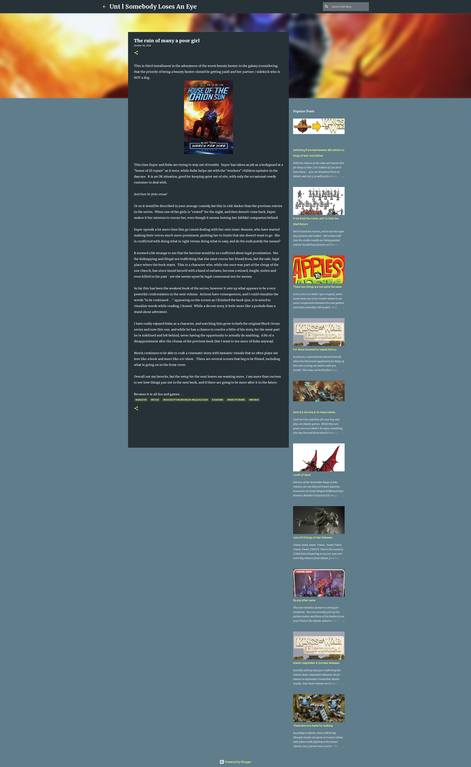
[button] (136, 53)
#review (254, 400)
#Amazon (141, 400)
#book (155, 400)
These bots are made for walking (313, 725)
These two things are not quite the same (317, 286)
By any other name (304, 600)
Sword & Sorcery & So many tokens (314, 412)
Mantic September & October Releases (316, 662)
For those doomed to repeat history (315, 349)
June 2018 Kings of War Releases (312, 537)
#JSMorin (217, 400)
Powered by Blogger (237, 762)
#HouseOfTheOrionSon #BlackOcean (185, 400)
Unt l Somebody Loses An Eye (153, 6)
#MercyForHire (236, 400)
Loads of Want (302, 474)
